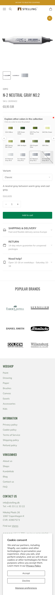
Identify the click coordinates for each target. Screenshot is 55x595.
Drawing (7, 377)
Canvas (7, 393)
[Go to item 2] (16, 75)
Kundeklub (8, 471)
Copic (5, 89)
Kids (5, 408)
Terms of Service (11, 435)
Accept (26, 573)
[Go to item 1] (7, 75)
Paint (5, 372)
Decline (26, 580)
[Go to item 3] (25, 75)
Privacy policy (10, 424)
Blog (5, 476)
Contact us (8, 481)
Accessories (9, 403)
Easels (6, 398)
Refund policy (10, 445)
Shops (6, 466)
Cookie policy (9, 429)
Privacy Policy (33, 565)
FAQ (5, 486)
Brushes (7, 388)
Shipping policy (11, 440)
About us (7, 461)
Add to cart (27, 215)
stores (15, 525)
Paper (6, 383)
